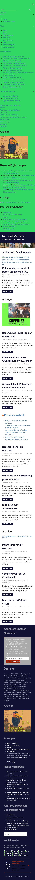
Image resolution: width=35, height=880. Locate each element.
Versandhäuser (11, 751)
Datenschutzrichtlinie (12, 646)
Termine (26, 482)
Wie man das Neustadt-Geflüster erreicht (13, 117)
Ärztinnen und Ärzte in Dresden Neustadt (16, 59)
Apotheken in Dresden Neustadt (13, 56)
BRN (4, 42)
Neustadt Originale (9, 45)
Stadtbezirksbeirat (9, 21)
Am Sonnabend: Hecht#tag (14, 788)
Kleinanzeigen (4, 119)
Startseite (3, 12)
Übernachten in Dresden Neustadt (14, 84)
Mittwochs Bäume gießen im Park (16, 784)
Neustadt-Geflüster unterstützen (10, 105)
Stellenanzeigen (5, 122)
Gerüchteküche (8, 35)
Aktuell (2, 14)
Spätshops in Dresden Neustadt (13, 80)
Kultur (5, 31)
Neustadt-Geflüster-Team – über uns (15, 219)
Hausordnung (7, 212)
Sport (5, 33)
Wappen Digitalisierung (13, 745)
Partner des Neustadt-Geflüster (10, 110)
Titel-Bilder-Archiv (8, 47)
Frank (5, 190)
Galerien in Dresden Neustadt (12, 70)
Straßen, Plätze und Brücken (12, 87)
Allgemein (3, 126)
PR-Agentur (10, 747)
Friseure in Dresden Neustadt (12, 68)
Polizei (5, 19)
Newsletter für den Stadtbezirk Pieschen (18, 749)
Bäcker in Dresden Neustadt (12, 61)
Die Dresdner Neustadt (7, 91)
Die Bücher (3, 112)
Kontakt (2, 108)
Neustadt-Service (5, 52)
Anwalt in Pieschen (12, 743)
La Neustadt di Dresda (10, 98)
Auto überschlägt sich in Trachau (16, 430)
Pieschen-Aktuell (14, 415)
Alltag (2, 26)
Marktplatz (3, 124)
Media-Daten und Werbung (9, 115)
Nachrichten (24, 339)
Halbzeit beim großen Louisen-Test (16, 776)
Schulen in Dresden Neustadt (12, 77)
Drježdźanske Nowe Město (12, 101)
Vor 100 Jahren (8, 40)
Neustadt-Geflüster (14, 236)
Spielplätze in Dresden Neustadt (13, 82)
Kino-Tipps (6, 38)
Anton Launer (15, 275)
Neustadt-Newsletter (9, 226)
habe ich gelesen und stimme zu (17, 654)
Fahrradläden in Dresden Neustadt (14, 63)
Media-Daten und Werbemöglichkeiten (15, 222)
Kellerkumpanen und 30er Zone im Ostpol (18, 798)
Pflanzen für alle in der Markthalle (16, 772)
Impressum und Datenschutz (12, 215)
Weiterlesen (7, 291)
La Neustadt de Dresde (10, 96)
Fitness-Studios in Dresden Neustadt (15, 66)
